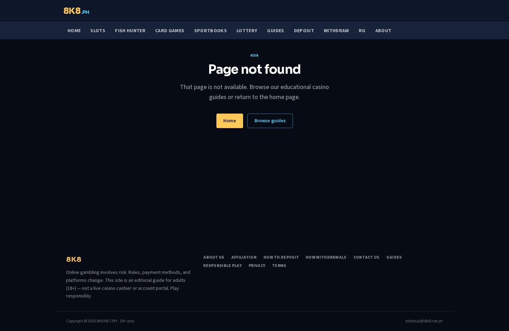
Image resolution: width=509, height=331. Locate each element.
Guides (275, 30)
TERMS (279, 266)
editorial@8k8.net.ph (424, 321)
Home (74, 30)
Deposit (304, 30)
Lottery (246, 30)
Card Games (170, 30)
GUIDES (394, 257)
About (383, 30)
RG (362, 30)
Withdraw (336, 30)
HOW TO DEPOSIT (281, 257)
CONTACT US (366, 257)
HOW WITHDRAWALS (326, 257)
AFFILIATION (244, 257)
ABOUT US (213, 257)
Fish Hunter (130, 30)
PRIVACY (257, 266)
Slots (97, 30)
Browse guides (270, 120)
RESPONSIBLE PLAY (222, 266)
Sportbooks (210, 30)
